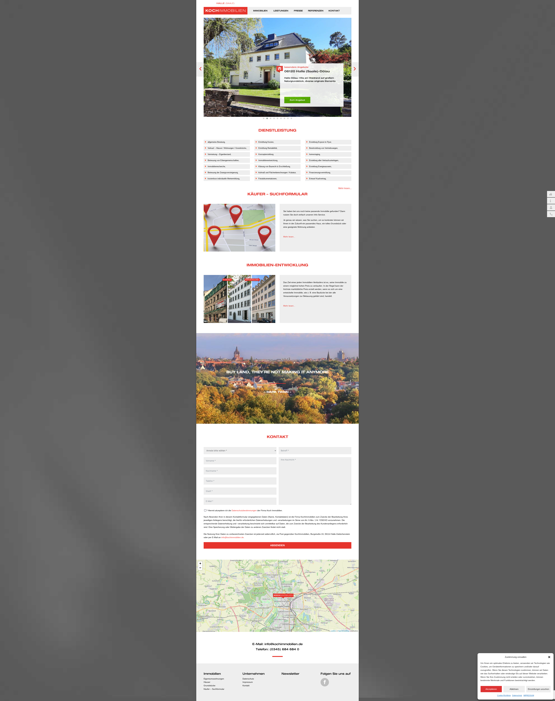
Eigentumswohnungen (214, 679)
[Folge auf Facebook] (325, 682)
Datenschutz (517, 695)
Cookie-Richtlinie (504, 695)
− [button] (200, 568)
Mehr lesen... (345, 188)
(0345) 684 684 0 (284, 649)
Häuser (207, 682)
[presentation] (200, 69)
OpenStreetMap (343, 631)
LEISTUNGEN (280, 11)
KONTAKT (334, 11)
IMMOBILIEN (260, 11)
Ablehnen (514, 689)
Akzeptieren (491, 689)
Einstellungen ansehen (538, 689)
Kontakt (246, 685)
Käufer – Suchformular (214, 689)
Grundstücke (209, 685)
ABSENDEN (277, 545)
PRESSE (298, 11)
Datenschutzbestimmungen (244, 510)
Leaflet (333, 631)
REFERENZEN (315, 11)
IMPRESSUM (528, 695)
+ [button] (200, 563)
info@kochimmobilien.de (232, 537)
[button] (549, 657)
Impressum (248, 682)
